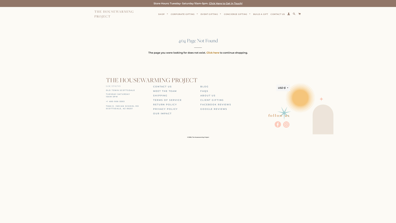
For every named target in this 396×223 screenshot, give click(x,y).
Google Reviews (213, 109)
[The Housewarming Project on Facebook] (278, 127)
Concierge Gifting (236, 14)
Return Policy (165, 104)
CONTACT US (278, 14)
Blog (204, 86)
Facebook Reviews (215, 104)
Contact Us (162, 86)
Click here (213, 52)
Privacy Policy (165, 109)
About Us (208, 95)
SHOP (161, 14)
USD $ (282, 87)
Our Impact (162, 113)
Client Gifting (212, 100)
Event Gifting (210, 14)
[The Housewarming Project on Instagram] (286, 127)
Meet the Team (165, 91)
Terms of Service (167, 100)
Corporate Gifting (183, 14)
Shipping (160, 95)
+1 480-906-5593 (115, 101)
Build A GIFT (260, 14)
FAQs (204, 91)
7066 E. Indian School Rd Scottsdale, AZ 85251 (122, 107)
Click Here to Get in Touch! (225, 3)
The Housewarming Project (114, 14)
